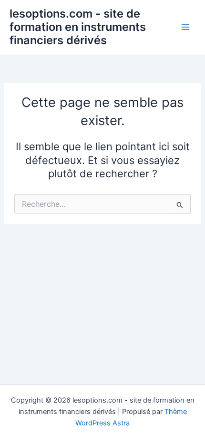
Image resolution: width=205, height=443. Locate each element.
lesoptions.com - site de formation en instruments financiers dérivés (78, 27)
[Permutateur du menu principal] (185, 27)
